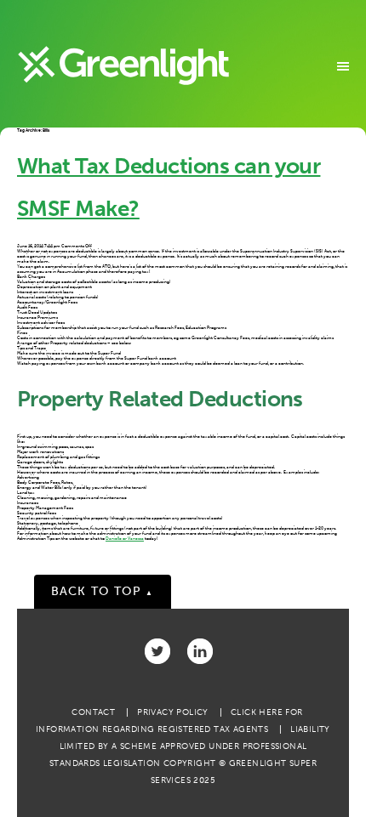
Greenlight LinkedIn (200, 651)
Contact (93, 712)
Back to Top (102, 591)
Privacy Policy (173, 712)
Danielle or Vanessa (125, 538)
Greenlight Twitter (157, 651)
